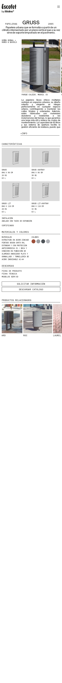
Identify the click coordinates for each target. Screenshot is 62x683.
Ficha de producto (12, 271)
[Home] (9, 9)
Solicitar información (31, 284)
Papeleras (11, 24)
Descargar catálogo (31, 289)
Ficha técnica (9, 274)
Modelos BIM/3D (10, 276)
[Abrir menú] (58, 7)
